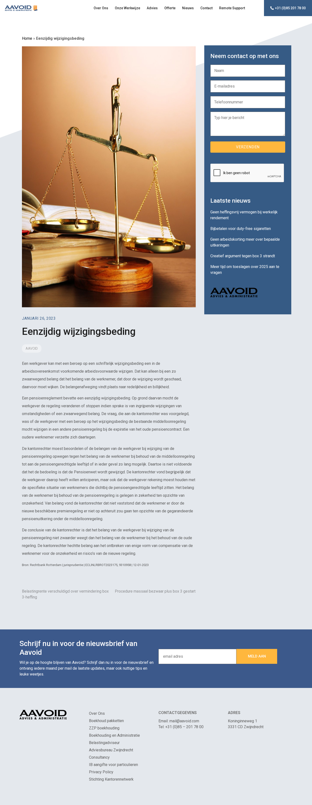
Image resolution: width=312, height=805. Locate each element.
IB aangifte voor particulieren (113, 764)
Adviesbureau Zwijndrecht (111, 750)
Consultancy (99, 757)
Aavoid (32, 348)
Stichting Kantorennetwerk (111, 779)
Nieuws (188, 8)
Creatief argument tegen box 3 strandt (242, 256)
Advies (152, 8)
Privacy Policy (101, 772)
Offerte (170, 8)
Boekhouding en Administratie (114, 735)
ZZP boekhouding (104, 728)
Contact (206, 8)
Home (27, 38)
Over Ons (101, 8)
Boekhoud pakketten (106, 720)
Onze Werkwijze (127, 8)
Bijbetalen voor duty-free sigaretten (240, 228)
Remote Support (232, 8)
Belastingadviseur (104, 742)
